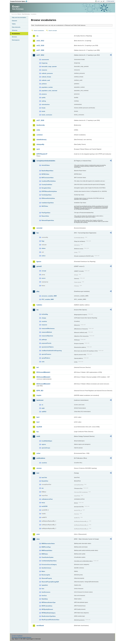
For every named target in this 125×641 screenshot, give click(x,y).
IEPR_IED (40, 390)
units (43, 361)
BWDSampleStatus (47, 550)
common (40, 135)
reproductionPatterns (48, 347)
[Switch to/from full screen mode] (104, 1)
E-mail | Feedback (17, 635)
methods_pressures (47, 73)
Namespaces (15, 40)
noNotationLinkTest (47, 499)
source (43, 278)
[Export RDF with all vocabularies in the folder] (110, 55)
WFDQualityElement (47, 609)
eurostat (39, 228)
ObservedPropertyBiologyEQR (50, 581)
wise (38, 539)
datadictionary (41, 139)
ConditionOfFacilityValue (49, 181)
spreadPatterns (46, 358)
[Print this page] (102, 1)
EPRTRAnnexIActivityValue (49, 191)
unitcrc (43, 255)
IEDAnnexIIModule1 (43, 372)
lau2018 (39, 427)
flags (43, 241)
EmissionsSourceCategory (49, 564)
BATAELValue (45, 174)
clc (42, 404)
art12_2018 (40, 45)
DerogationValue (46, 188)
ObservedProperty (47, 578)
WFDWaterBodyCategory (48, 613)
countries (44, 321)
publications (41, 458)
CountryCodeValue (47, 184)
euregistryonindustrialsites (46, 161)
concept (44, 271)
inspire (39, 395)
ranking (44, 101)
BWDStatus (45, 554)
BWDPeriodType (46, 547)
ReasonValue (45, 216)
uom (38, 534)
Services (14, 37)
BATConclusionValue (47, 177)
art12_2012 (40, 40)
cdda (38, 130)
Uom (43, 588)
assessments (45, 59)
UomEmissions (46, 592)
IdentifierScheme (46, 568)
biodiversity (41, 125)
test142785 (44, 506)
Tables (14, 24)
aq (37, 36)
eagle (43, 408)
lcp (38, 431)
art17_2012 (40, 55)
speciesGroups (46, 448)
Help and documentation (19, 17)
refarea (43, 248)
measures (44, 70)
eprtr (38, 149)
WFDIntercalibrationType (48, 602)
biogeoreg (44, 63)
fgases (39, 261)
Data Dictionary (25, 14)
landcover (40, 400)
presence (44, 94)
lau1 (38, 417)
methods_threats (46, 77)
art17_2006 (40, 50)
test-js (43, 502)
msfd (38, 436)
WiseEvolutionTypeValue (49, 616)
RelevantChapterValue (48, 220)
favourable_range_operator (49, 66)
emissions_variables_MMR (49, 296)
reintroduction (46, 104)
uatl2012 (44, 411)
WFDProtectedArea (47, 606)
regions (44, 444)
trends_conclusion (47, 114)
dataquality (40, 144)
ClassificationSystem (47, 557)
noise (38, 453)
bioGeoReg (45, 314)
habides (39, 305)
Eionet (19, 14)
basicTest (44, 477)
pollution (44, 83)
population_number (47, 87)
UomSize (44, 595)
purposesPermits (46, 343)
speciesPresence (46, 354)
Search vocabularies (39, 30)
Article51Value (46, 165)
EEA (19, 1)
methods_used (46, 80)
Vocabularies (16, 33)
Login (98, 1)
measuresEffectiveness (48, 328)
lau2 (38, 422)
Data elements (16, 27)
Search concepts (52, 30)
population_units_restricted (49, 90)
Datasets (14, 20)
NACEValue (45, 206)
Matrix (43, 571)
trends (43, 111)
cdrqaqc (44, 318)
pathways (44, 339)
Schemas (14, 30)
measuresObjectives (47, 336)
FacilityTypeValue (46, 195)
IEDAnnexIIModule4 (43, 384)
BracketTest (45, 481)
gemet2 (39, 266)
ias (38, 310)
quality (43, 97)
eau (43, 488)
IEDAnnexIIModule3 (43, 377)
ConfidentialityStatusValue (49, 560)
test (38, 473)
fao (38, 233)
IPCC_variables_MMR (48, 299)
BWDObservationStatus (48, 543)
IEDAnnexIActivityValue (48, 198)
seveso (39, 468)
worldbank (40, 625)
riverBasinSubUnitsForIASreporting (52, 350)
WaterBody (45, 599)
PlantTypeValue (46, 212)
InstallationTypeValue (48, 202)
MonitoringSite (46, 575)
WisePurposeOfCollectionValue (50, 619)
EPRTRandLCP (42, 154)
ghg (38, 291)
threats (43, 108)
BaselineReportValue (47, 170)
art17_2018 (40, 120)
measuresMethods (47, 332)
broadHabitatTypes (47, 441)
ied (38, 367)
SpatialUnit (45, 585)
